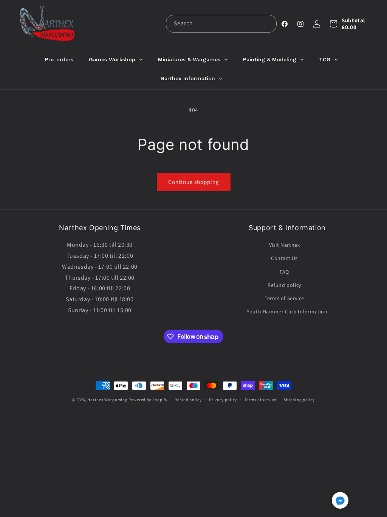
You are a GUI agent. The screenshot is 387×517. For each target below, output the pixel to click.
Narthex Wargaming (107, 399)
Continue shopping (193, 181)
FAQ (284, 271)
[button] (333, 24)
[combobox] (221, 23)
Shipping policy (299, 399)
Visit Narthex (284, 244)
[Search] (268, 23)
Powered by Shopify (147, 399)
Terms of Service (284, 298)
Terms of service (260, 399)
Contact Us (284, 258)
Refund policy (284, 285)
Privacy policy (223, 399)
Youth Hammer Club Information (287, 311)
